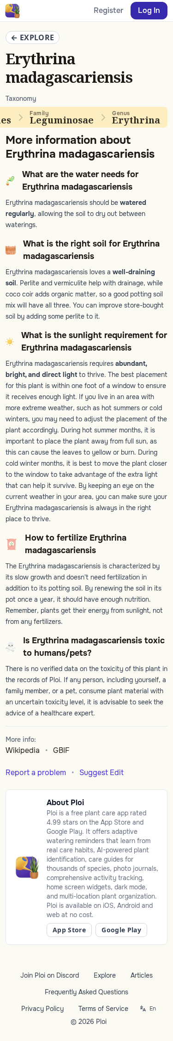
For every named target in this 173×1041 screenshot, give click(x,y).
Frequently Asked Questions (86, 992)
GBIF (61, 750)
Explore (105, 975)
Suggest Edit (101, 772)
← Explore (32, 37)
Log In (149, 10)
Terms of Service (103, 1008)
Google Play (121, 929)
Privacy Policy (42, 1008)
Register (108, 10)
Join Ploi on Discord (49, 975)
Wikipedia (23, 750)
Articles (142, 975)
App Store (69, 929)
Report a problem (36, 772)
